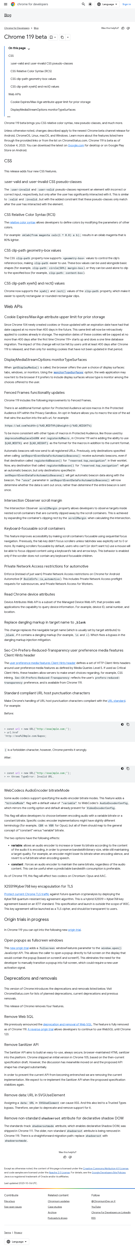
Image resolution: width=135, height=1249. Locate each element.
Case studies (55, 1206)
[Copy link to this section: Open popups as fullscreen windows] (66, 941)
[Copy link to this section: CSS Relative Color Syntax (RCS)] (58, 215)
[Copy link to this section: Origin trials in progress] (52, 920)
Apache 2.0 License (59, 1172)
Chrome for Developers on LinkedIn (111, 1212)
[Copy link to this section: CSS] (15, 161)
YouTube (96, 1206)
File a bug (9, 1201)
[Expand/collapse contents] (29, 49)
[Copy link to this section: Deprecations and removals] (60, 979)
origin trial (74, 930)
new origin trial (19, 948)
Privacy (18, 1232)
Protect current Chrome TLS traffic (26, 894)
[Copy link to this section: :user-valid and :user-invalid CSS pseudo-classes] (85, 182)
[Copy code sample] (128, 724)
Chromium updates (58, 1201)
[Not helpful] (128, 28)
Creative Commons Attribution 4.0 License (105, 1168)
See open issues (13, 1206)
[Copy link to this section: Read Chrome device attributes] (58, 595)
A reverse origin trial (40, 1029)
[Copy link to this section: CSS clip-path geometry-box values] (64, 251)
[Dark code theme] (122, 724)
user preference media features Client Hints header (43, 663)
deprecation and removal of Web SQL (67, 1024)
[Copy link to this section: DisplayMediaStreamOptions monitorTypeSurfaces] (90, 360)
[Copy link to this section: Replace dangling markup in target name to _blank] (89, 623)
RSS (93, 1218)
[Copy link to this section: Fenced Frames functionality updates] (68, 393)
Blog (7, 15)
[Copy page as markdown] (62, 37)
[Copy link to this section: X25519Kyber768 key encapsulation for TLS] (76, 887)
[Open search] (83, 4)
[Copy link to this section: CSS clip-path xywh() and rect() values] (68, 284)
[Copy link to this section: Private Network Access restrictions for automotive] (91, 567)
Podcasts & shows (57, 1218)
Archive (52, 1212)
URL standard (116, 701)
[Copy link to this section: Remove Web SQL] (37, 1017)
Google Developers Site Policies (109, 1172)
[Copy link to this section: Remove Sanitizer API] (42, 1045)
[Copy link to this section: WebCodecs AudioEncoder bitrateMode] (72, 791)
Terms (7, 1232)
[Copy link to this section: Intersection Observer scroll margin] (65, 501)
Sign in (127, 4)
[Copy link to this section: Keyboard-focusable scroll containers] (68, 529)
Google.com (76, 145)
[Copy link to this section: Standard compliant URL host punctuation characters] (93, 693)
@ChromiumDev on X (103, 1201)
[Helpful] (123, 28)
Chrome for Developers (16, 28)
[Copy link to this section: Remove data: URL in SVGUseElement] (68, 1095)
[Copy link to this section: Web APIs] (26, 307)
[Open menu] (5, 4)
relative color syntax (23, 222)
